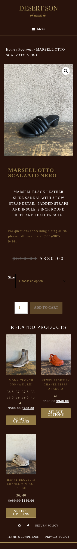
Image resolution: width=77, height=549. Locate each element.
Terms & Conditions (23, 536)
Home (10, 49)
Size (11, 277)
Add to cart (46, 307)
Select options (21, 420)
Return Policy (46, 525)
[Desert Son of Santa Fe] (38, 7)
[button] (66, 71)
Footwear (25, 49)
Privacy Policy (57, 536)
